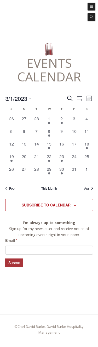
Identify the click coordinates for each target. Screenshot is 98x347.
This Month (49, 188)
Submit (14, 262)
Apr (86, 188)
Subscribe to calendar (46, 205)
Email (11, 240)
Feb (12, 188)
